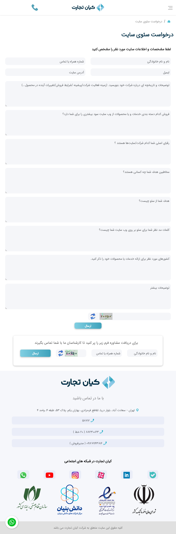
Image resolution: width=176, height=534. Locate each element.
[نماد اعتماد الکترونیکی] (107, 500)
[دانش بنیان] (69, 500)
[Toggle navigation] (170, 7)
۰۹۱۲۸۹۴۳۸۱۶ (86, 443)
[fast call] (35, 7)
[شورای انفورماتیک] (144, 500)
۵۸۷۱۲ (86, 420)
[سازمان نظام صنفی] (32, 498)
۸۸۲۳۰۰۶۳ (86, 431)
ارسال (88, 325)
